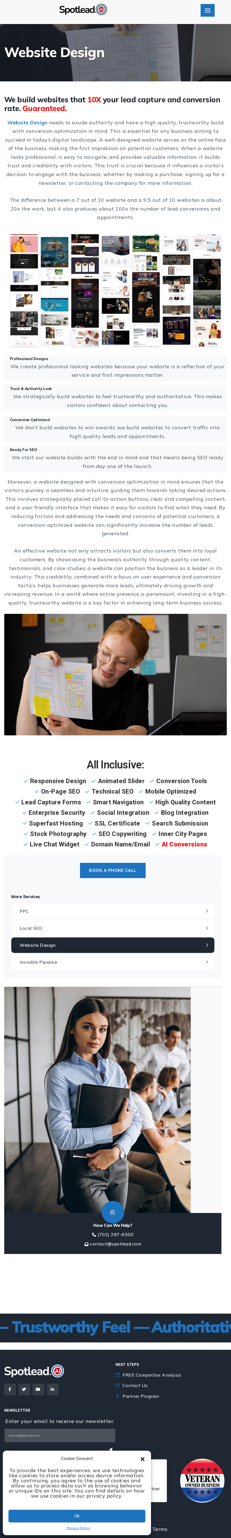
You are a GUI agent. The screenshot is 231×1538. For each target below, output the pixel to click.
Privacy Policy (78, 1528)
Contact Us (135, 1385)
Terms (160, 1529)
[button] (142, 1458)
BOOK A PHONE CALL (113, 870)
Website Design (37, 945)
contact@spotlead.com (115, 1244)
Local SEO (31, 928)
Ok (76, 1515)
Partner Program (141, 1396)
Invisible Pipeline (38, 962)
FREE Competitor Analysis (152, 1375)
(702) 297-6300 (115, 1234)
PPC (24, 911)
